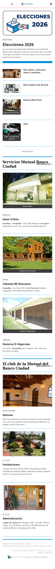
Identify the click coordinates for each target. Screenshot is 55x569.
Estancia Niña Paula (32, 100)
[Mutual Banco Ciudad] (27, 4)
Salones (8, 415)
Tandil (5, 279)
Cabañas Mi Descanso (17, 284)
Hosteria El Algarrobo (16, 344)
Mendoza (6, 215)
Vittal (25, 124)
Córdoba (6, 340)
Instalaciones (9, 411)
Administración (12, 518)
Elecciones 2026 (18, 44)
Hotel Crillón (11, 219)
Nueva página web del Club (35, 84)
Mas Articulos (43, 164)
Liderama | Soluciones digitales (36, 557)
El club (6, 460)
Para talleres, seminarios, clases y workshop (34, 71)
